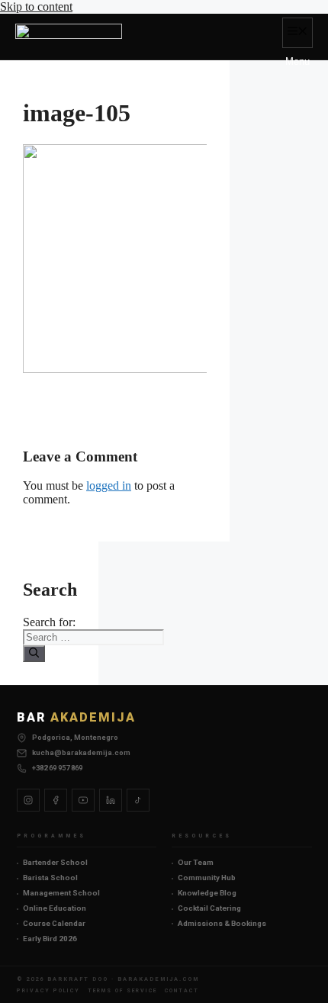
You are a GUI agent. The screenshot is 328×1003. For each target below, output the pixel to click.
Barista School (50, 877)
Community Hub (207, 877)
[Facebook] (55, 800)
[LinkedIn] (110, 800)
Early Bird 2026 (50, 938)
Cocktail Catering (209, 908)
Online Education (54, 908)
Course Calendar (54, 923)
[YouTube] (83, 800)
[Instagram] (28, 800)
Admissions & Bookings (222, 923)
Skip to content (36, 6)
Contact (182, 990)
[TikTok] (138, 800)
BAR (76, 717)
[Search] (34, 653)
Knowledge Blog (207, 893)
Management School (61, 893)
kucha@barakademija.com (81, 752)
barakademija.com (158, 979)
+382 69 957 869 (57, 768)
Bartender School (55, 862)
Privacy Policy (48, 990)
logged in (108, 485)
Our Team (196, 862)
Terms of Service (122, 990)
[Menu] (297, 33)
